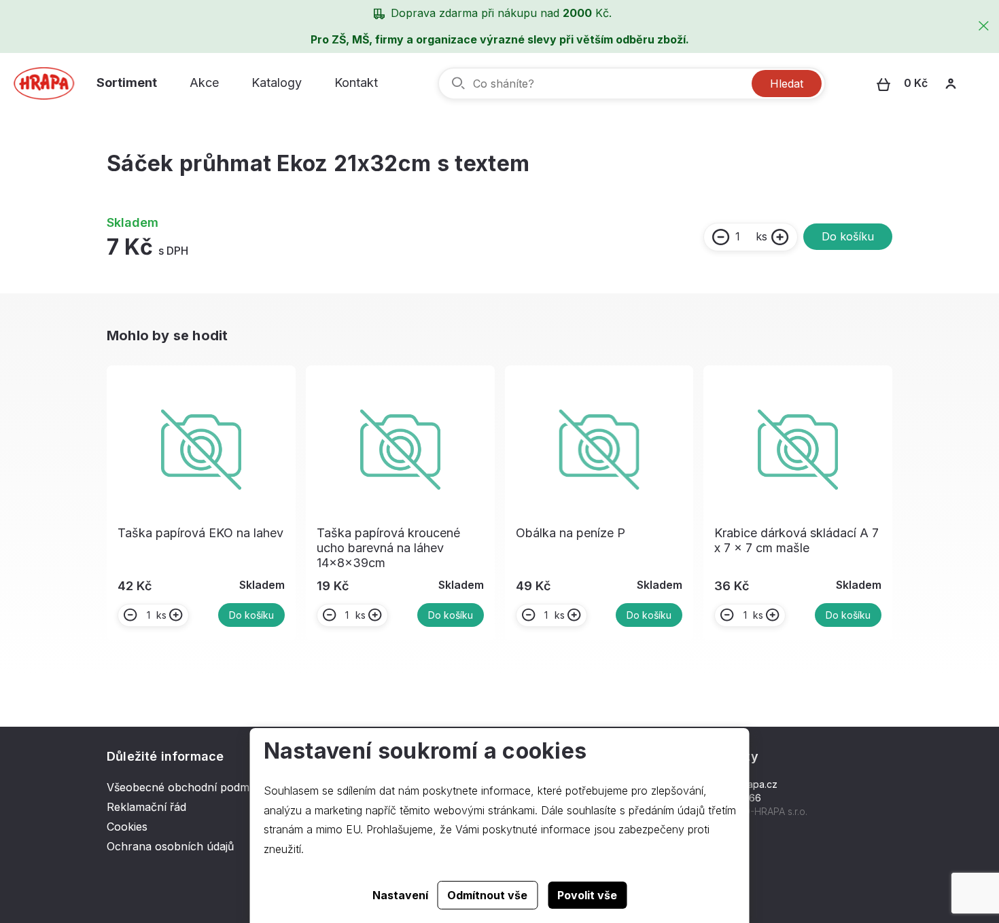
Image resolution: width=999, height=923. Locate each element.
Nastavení (400, 895)
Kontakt (356, 82)
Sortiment (127, 82)
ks (761, 236)
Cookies (127, 826)
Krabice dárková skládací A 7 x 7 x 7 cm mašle (796, 540)
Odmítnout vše (487, 895)
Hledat (786, 83)
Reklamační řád (146, 807)
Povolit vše (587, 895)
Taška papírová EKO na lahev (200, 533)
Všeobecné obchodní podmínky (189, 787)
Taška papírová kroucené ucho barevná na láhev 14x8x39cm (388, 548)
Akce (204, 82)
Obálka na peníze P (570, 533)
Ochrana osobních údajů (170, 846)
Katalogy (276, 82)
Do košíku (848, 236)
